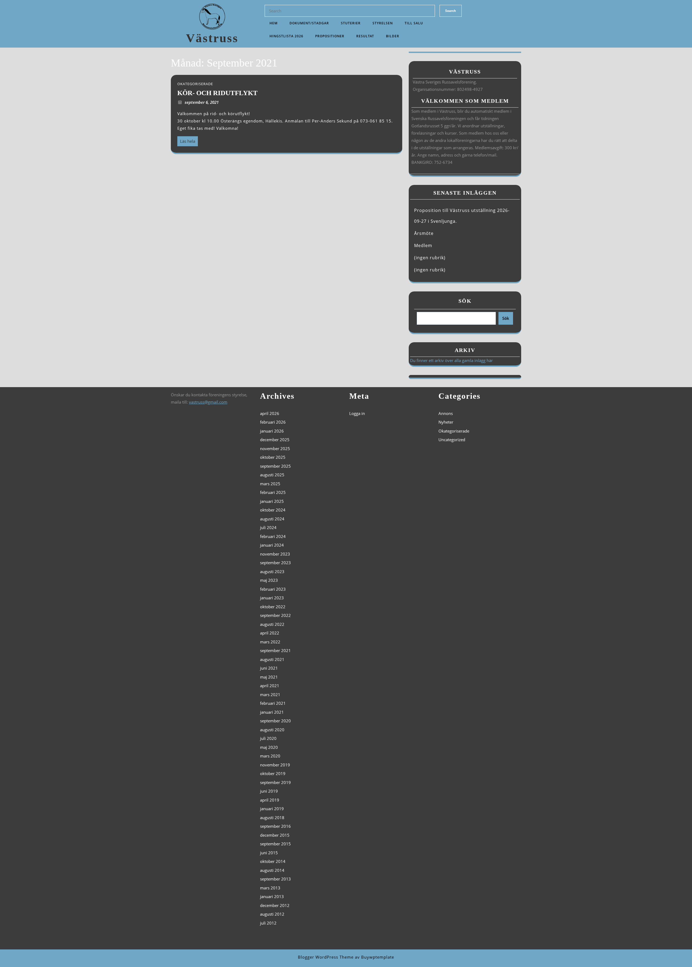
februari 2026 (273, 422)
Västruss (212, 38)
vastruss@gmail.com (208, 402)
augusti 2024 (272, 518)
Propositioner (329, 36)
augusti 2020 (272, 729)
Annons (445, 413)
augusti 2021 (272, 659)
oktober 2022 (272, 606)
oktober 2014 (272, 861)
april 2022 (269, 633)
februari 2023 (273, 589)
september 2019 (275, 782)
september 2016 (275, 826)
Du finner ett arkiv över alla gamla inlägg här (451, 360)
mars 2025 (270, 483)
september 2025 (275, 466)
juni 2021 (269, 668)
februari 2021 (273, 703)
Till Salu (414, 23)
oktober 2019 (272, 773)
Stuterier (351, 23)
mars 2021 (270, 694)
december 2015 (275, 835)
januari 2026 (272, 431)
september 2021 (275, 650)
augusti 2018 (272, 817)
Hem (274, 23)
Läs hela (186, 140)
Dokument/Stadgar (309, 23)
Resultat (365, 36)
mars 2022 (270, 641)
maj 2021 (269, 677)
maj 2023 (269, 580)
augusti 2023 (272, 571)
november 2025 (275, 448)
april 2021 (269, 685)
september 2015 (275, 843)
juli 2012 (268, 923)
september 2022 (275, 615)
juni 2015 (269, 852)
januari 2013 (272, 896)
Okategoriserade (453, 431)
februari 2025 (273, 492)
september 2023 (275, 562)
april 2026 (269, 413)
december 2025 (275, 439)
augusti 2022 (272, 624)
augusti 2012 (272, 914)
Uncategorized (451, 439)
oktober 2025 (272, 457)
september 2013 (275, 879)
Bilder (392, 36)
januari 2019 (272, 808)
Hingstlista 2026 (286, 36)
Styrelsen (382, 23)
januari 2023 (272, 597)
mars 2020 (270, 756)
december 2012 (275, 905)
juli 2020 (268, 738)
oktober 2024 (272, 510)
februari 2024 (273, 536)
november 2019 (275, 764)
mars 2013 (270, 887)
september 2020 (275, 720)
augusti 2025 (272, 474)
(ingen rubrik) (429, 258)
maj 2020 (269, 747)
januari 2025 (272, 501)
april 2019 (269, 800)
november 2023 (275, 554)
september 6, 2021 (202, 102)
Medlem (423, 245)
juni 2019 (269, 791)
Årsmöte (424, 233)
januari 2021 (272, 712)
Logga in (357, 413)
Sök (465, 301)
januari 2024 (272, 545)
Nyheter (445, 422)
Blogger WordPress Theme (326, 957)
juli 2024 (268, 527)
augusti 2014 (272, 870)
